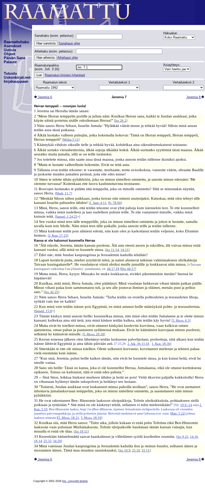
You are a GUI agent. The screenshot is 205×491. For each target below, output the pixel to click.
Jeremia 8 (194, 97)
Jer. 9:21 (182, 437)
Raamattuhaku (16, 42)
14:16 (194, 437)
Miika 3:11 (70, 139)
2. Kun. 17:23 (58, 235)
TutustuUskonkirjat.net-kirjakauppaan (18, 77)
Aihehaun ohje (67, 57)
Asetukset (12, 46)
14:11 (124, 250)
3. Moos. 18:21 (68, 418)
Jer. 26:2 (120, 120)
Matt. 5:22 (177, 413)
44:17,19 (113, 269)
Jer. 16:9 (124, 450)
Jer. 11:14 (112, 250)
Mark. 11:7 (63, 193)
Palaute (10, 62)
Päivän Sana (14, 58)
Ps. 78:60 (114, 203)
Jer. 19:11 (81, 431)
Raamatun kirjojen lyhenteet (65, 75)
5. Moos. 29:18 (94, 334)
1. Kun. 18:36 (161, 344)
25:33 (48, 441)
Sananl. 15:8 (43, 311)
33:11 (146, 450)
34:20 (57, 441)
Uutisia (10, 50)
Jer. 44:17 (128, 269)
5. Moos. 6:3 (181, 320)
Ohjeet (9, 54)
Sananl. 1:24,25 (66, 216)
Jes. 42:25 (51, 292)
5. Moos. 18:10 (91, 418)
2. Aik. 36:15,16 (138, 344)
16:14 (38, 441)
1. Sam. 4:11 (98, 203)
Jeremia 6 (44, 97)
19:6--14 (186, 405)
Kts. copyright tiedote (75, 481)
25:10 (136, 450)
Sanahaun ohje (69, 43)
